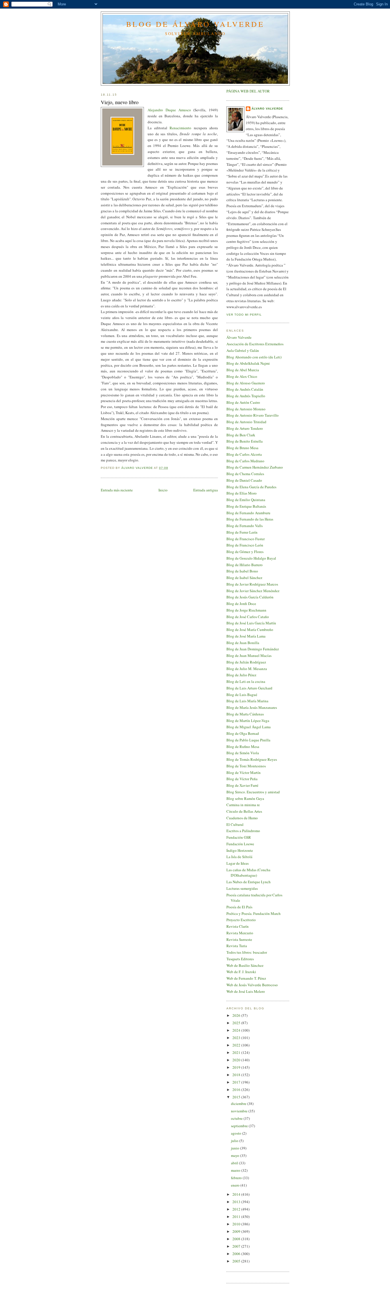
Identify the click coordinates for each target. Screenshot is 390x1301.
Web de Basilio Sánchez (245, 965)
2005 (236, 1261)
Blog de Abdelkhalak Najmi (248, 363)
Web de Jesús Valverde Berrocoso (252, 984)
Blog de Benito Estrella (244, 441)
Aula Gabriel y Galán (242, 350)
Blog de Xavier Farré (242, 785)
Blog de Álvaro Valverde (195, 24)
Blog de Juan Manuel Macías (249, 655)
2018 (236, 1074)
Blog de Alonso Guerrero (245, 383)
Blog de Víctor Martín (243, 772)
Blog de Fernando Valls (244, 525)
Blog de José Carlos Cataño (247, 616)
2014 (236, 1194)
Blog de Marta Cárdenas (245, 714)
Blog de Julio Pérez (241, 674)
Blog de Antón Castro (243, 402)
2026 (236, 1015)
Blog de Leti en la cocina (245, 681)
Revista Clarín (237, 926)
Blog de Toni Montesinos (246, 766)
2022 (236, 1045)
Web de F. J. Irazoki (241, 971)
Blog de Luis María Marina (247, 700)
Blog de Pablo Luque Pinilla (248, 740)
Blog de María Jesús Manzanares (251, 707)
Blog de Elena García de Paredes (251, 486)
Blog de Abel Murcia (242, 369)
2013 (236, 1201)
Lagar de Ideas (237, 863)
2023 (236, 1037)
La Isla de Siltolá (239, 856)
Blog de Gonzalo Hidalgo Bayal (251, 558)
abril (235, 1162)
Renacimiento (180, 127)
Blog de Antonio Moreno (246, 409)
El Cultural (235, 824)
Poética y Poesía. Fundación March (253, 913)
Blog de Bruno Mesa (242, 447)
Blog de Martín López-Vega (247, 720)
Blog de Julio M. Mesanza (246, 668)
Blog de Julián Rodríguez (246, 662)
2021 (236, 1052)
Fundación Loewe (240, 843)
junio (235, 1148)
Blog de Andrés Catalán (244, 389)
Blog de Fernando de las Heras (249, 519)
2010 (236, 1224)
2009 (236, 1231)
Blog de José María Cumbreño (249, 629)
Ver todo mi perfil (244, 314)
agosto (236, 1133)
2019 (236, 1067)
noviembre (239, 1111)
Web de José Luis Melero (245, 991)
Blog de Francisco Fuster (245, 538)
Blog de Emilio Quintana (245, 499)
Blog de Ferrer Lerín (242, 532)
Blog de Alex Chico (241, 376)
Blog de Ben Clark (240, 434)
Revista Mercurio (239, 932)
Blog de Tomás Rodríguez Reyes (251, 759)
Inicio (163, 490)
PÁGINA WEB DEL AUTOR (248, 91)
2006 (236, 1253)
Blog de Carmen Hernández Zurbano (254, 467)
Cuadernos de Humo (242, 817)
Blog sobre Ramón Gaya (245, 798)
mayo (235, 1155)
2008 (236, 1238)
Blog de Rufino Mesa (242, 746)
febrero (237, 1177)
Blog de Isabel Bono (242, 571)
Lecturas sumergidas (242, 888)
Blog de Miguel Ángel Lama (248, 726)
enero (235, 1185)
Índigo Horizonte (239, 850)
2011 (236, 1216)
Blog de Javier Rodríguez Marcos (252, 584)
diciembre (239, 1103)
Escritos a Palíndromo (243, 830)
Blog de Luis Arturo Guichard (249, 688)
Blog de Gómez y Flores (245, 551)
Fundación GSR (238, 837)
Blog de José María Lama (246, 636)
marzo (236, 1170)
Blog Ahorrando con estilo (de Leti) (254, 357)
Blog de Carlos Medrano (245, 460)
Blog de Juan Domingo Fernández (252, 648)
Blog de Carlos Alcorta (244, 454)
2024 (236, 1030)
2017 (236, 1082)
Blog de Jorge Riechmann (246, 610)
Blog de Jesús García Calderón (250, 597)
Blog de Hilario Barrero (244, 564)
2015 (236, 1097)
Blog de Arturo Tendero (244, 428)
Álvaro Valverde (267, 108)
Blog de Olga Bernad (242, 733)
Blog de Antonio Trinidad (246, 421)
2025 (236, 1022)
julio (235, 1140)
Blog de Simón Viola (242, 752)
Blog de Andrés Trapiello (245, 395)
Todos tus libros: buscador (246, 952)
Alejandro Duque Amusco (169, 109)
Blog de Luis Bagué (241, 694)
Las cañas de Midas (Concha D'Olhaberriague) (248, 872)
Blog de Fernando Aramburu (248, 512)
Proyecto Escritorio (241, 919)
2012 (236, 1209)
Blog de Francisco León (244, 545)
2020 (236, 1059)
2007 (236, 1246)
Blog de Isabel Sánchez (244, 577)
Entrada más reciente (117, 490)
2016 (236, 1089)
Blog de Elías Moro (241, 493)
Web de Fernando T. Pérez (246, 978)
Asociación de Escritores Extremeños (255, 343)
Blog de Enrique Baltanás (246, 506)
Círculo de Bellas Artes (244, 811)
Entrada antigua (205, 490)
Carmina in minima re (243, 804)
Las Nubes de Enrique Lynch (248, 881)
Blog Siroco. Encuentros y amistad (253, 791)
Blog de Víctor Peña (242, 778)
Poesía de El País (239, 906)
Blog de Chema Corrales (245, 473)
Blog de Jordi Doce (241, 603)
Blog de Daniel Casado (244, 480)
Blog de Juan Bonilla (242, 642)
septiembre (240, 1125)
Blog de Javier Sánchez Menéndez (253, 590)
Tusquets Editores (240, 958)
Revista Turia (236, 945)
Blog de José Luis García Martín (251, 623)
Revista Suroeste (239, 939)
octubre (237, 1118)
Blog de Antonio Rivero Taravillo (252, 415)
